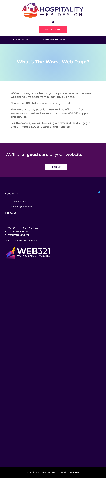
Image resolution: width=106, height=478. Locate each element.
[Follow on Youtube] (99, 40)
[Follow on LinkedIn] (94, 40)
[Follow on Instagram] (89, 40)
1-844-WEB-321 (19, 40)
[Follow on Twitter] (84, 40)
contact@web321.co (54, 40)
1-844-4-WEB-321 (20, 201)
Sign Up (56, 167)
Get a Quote (53, 29)
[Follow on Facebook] (79, 40)
